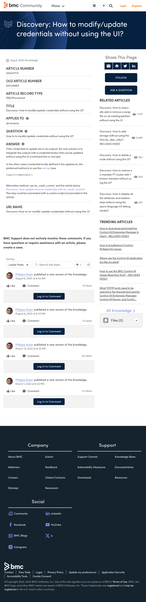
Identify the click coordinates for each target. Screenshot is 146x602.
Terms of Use (120, 581)
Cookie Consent (42, 576)
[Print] (117, 66)
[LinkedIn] (134, 66)
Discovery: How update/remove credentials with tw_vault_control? (45, 189)
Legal (39, 572)
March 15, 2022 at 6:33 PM (30, 348)
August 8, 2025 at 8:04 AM (30, 278)
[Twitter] (125, 66)
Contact (8, 572)
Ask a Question (121, 90)
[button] (136, 320)
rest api (46, 168)
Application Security (113, 572)
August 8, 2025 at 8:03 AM (30, 313)
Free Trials (24, 572)
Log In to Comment (49, 296)
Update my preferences (82, 572)
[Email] (109, 66)
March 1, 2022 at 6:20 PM (29, 384)
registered (113, 585)
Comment (33, 285)
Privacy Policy (55, 572)
